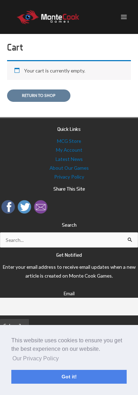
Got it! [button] (69, 376)
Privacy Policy (69, 177)
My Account (69, 150)
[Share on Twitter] (24, 206)
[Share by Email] (41, 206)
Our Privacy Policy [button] (35, 358)
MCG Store (69, 141)
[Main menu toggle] (124, 17)
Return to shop (39, 95)
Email (69, 293)
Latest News (69, 159)
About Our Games (69, 168)
